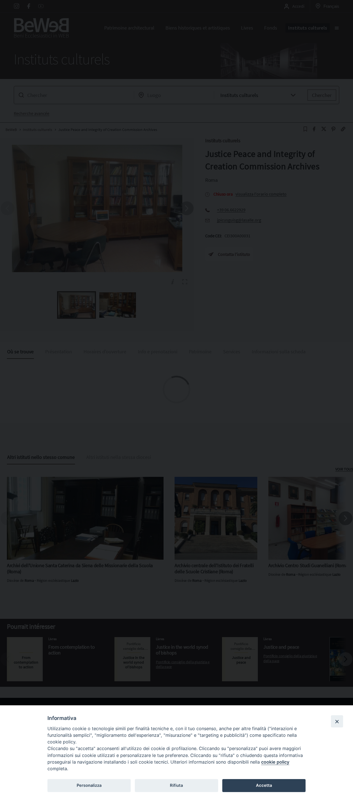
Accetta (264, 785)
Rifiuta (176, 785)
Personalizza (89, 785)
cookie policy (275, 762)
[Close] (337, 721)
